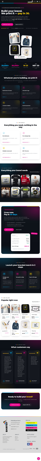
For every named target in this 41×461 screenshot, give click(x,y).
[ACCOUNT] (39, 1)
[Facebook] (28, 444)
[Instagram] (31, 444)
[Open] (2, 1)
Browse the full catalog (34, 171)
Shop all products (35, 301)
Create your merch (6, 24)
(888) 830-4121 (13, 429)
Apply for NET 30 (18, 24)
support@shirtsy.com (15, 426)
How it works (19, 229)
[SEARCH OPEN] (34, 1)
